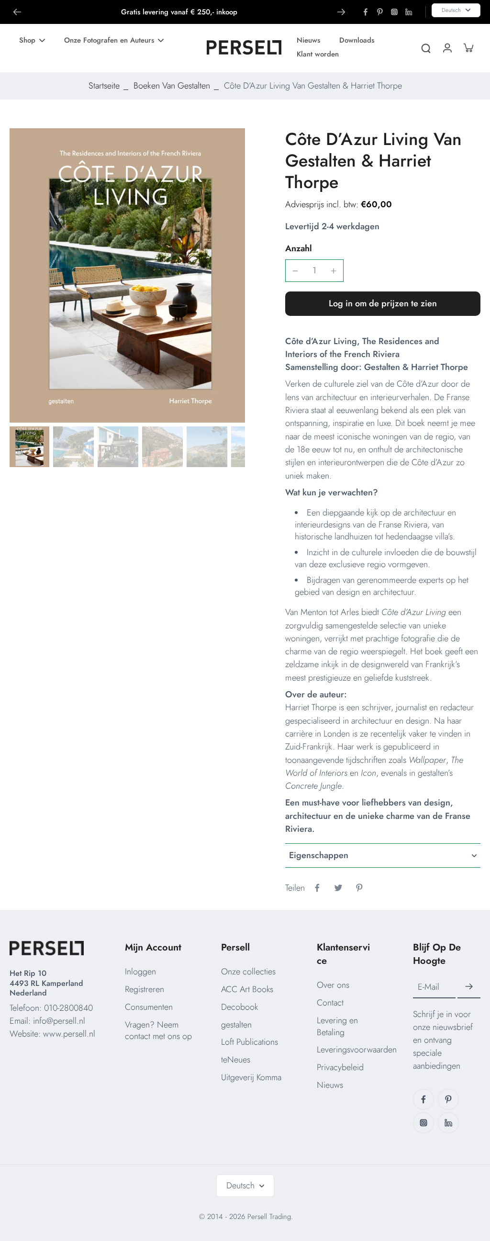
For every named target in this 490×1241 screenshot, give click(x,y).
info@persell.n (58, 1021)
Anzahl (298, 248)
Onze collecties (248, 971)
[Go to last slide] (17, 12)
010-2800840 (68, 1008)
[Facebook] (365, 12)
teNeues (235, 1059)
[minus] (295, 271)
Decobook (239, 1007)
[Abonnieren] (468, 986)
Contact (330, 1002)
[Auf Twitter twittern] (338, 887)
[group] (127, 275)
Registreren (144, 989)
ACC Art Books (247, 989)
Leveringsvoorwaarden (357, 1049)
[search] (425, 47)
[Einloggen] (446, 47)
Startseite (104, 85)
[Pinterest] (380, 12)
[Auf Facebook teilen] (317, 887)
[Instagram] (394, 12)
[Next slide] (341, 12)
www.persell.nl (69, 1034)
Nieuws (330, 1085)
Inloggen (140, 971)
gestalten (236, 1024)
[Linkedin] (408, 12)
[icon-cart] (468, 47)
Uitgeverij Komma (251, 1077)
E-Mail (428, 987)
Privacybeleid (340, 1067)
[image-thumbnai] (29, 446)
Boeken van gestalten (172, 85)
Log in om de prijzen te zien (383, 303)
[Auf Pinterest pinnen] (359, 887)
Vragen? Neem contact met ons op (158, 1030)
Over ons (333, 985)
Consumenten (149, 1007)
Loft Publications (249, 1042)
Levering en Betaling (337, 1026)
